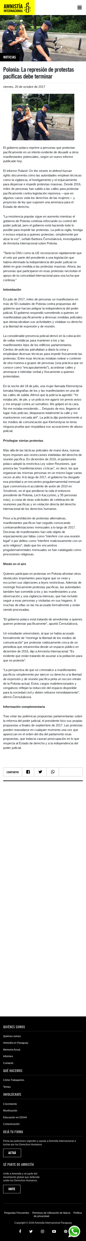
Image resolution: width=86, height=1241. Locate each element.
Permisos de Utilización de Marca (51, 1212)
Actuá (12, 1153)
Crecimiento (10, 1104)
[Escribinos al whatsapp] (74, 1231)
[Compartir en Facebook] (28, 772)
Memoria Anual (11, 1049)
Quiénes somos (12, 1036)
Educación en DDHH (15, 1117)
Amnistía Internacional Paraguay (17, 7)
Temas (7, 1086)
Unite (11, 1189)
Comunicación (11, 1124)
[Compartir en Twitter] (40, 772)
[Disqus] (43, 836)
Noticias (9, 57)
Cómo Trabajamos (13, 1080)
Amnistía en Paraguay (15, 1042)
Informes (8, 1056)
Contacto (8, 1063)
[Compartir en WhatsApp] (53, 772)
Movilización (10, 1110)
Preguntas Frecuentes (16, 1212)
